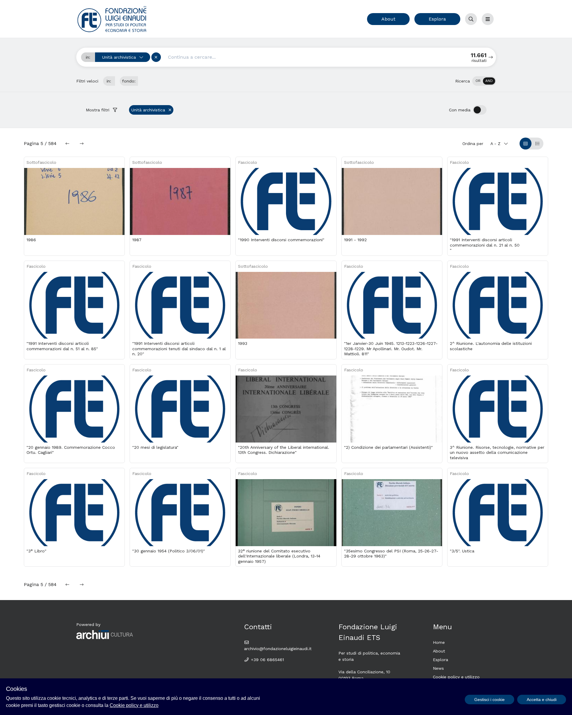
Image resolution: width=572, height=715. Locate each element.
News (438, 668)
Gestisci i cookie (489, 699)
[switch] (484, 81)
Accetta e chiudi (542, 699)
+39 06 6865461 (266, 659)
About (388, 19)
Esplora (437, 19)
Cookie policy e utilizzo (456, 677)
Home (439, 642)
